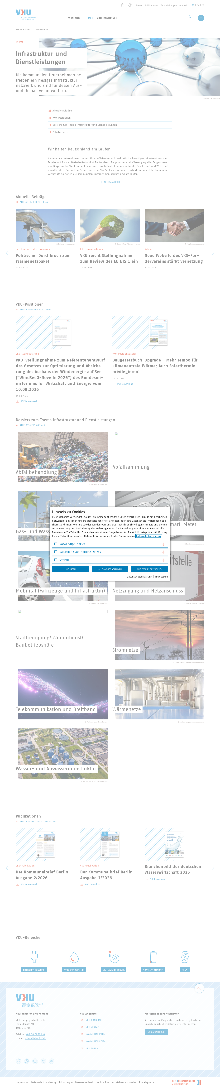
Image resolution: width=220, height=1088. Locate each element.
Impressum (161, 576)
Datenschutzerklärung (148, 536)
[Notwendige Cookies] (55, 545)
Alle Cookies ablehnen (110, 569)
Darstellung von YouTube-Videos (80, 552)
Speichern (71, 569)
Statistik (64, 559)
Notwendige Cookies (72, 544)
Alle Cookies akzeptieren (149, 569)
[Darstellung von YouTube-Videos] (55, 552)
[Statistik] (55, 560)
